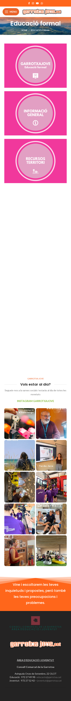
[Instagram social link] (33, 3)
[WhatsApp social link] (42, 3)
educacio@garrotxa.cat (49, 677)
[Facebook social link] (29, 3)
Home (24, 30)
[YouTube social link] (37, 3)
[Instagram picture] (19, 423)
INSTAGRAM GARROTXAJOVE (35, 400)
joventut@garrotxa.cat (49, 680)
